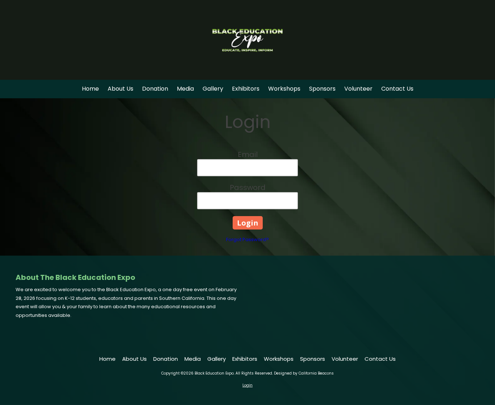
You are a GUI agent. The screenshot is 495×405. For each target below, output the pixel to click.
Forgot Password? (247, 239)
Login (247, 385)
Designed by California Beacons (304, 373)
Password (248, 187)
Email (248, 154)
